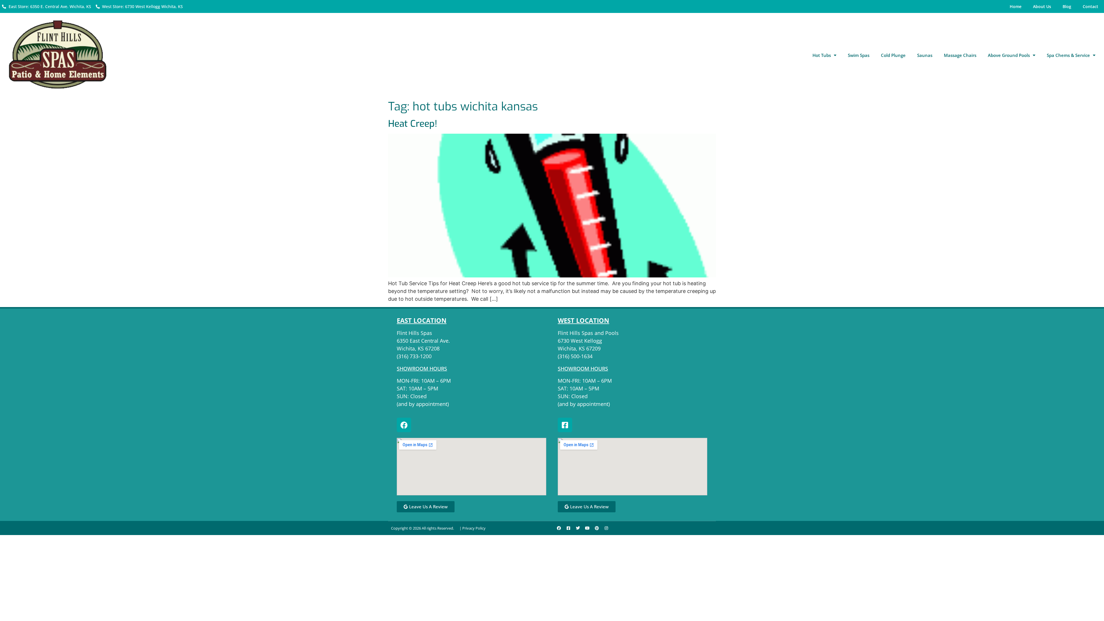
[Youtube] (587, 528)
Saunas (924, 55)
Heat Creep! (412, 124)
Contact (1090, 6)
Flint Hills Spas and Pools (588, 332)
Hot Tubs (821, 55)
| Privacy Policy (472, 528)
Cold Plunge (893, 55)
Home (1015, 6)
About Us (1042, 6)
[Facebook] (404, 425)
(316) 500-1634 (575, 356)
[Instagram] (606, 528)
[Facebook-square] (565, 425)
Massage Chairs (960, 55)
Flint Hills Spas (414, 332)
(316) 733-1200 (414, 356)
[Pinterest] (597, 528)
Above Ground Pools (1009, 55)
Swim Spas (858, 55)
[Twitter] (578, 528)
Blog (1067, 6)
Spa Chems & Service (1068, 55)
